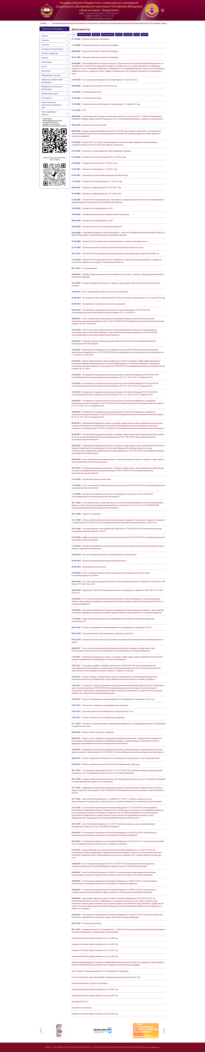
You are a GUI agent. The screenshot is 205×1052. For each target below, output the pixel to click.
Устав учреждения (89, 268)
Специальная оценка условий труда (96, 479)
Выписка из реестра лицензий (94, 125)
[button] (164, 1030)
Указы (137, 34)
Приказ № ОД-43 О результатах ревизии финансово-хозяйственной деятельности (115, 241)
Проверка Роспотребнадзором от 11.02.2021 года (102, 181)
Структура (45, 45)
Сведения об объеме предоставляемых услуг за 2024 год (95, 1014)
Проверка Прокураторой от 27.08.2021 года (99, 163)
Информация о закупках (51, 75)
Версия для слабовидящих (52, 29)
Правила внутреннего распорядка (95, 39)
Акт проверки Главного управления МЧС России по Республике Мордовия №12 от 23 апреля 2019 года (123, 298)
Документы (46, 71)
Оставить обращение (49, 53)
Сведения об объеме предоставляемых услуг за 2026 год (95, 938)
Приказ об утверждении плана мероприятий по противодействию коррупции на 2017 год (118, 699)
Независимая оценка (49, 94)
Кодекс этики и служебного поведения (98, 732)
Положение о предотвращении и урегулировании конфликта (106, 151)
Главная (44, 36)
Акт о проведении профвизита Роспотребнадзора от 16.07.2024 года (109, 80)
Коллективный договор (91, 92)
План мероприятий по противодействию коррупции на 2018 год (107, 634)
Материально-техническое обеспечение (51, 88)
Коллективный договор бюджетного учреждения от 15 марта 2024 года (111, 104)
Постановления (107, 34)
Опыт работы (46, 98)
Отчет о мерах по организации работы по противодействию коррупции (100, 971)
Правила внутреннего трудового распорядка (100, 45)
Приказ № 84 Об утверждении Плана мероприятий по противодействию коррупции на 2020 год (120, 254)
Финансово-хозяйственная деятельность (52, 81)
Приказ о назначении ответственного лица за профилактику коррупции (110, 764)
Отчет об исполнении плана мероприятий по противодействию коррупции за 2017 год (106, 977)
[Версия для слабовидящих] (162, 10)
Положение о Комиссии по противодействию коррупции (105, 705)
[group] (59, 1030)
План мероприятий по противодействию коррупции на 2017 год (107, 711)
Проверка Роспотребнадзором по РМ (97, 208)
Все (74, 34)
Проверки (128, 34)
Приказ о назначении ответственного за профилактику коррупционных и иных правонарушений (121, 758)
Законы (118, 34)
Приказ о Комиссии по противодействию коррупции (103, 718)
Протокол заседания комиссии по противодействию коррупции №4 (109, 555)
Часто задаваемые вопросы (48, 113)
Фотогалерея (46, 62)
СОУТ (84, 110)
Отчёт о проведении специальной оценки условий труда (104, 292)
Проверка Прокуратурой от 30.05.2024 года (99, 86)
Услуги (44, 67)
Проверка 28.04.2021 (80, 1002)
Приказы (96, 34)
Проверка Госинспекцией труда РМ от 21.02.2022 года (104, 157)
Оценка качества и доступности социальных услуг (51, 104)
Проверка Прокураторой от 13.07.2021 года (99, 169)
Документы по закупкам (81, 1008)
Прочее (144, 34)
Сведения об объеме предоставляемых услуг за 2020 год (95, 956)
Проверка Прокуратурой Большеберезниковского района (105, 214)
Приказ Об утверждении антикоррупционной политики (104, 561)
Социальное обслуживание (52, 49)
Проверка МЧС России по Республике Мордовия (102, 227)
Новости (44, 58)
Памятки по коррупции (91, 514)
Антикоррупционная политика (94, 567)
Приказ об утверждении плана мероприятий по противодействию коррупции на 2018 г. (117, 627)
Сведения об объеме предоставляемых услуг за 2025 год (95, 944)
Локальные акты (84, 34)
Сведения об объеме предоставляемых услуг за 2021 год (95, 950)
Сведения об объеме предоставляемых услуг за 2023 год (95, 995)
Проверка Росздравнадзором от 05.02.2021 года (101, 188)
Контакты (45, 40)
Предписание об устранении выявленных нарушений (103, 304)
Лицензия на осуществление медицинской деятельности (105, 175)
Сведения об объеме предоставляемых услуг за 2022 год (95, 989)
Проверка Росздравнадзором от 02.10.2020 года (101, 194)
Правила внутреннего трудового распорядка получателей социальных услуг (113, 247)
